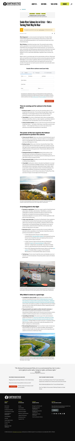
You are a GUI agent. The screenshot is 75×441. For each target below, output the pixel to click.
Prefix (23, 76)
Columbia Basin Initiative (37, 236)
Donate (65, 4)
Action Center (21, 407)
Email (22, 88)
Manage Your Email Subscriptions (36, 408)
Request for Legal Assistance (8, 426)
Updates (24, 9)
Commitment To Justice (9, 411)
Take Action (54, 4)
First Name (30, 76)
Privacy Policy (7, 422)
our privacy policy (35, 96)
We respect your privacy (17, 431)
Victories (6, 418)
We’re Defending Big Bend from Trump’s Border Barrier (51, 384)
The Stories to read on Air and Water (17, 377)
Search (71, 3)
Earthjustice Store (21, 417)
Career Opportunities (9, 420)
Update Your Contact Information (36, 414)
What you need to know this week (46, 377)
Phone (40, 88)
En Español (7, 407)
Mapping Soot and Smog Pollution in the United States (21, 379)
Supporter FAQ (21, 419)
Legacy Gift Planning (22, 415)
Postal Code (23, 84)
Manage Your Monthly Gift (37, 406)
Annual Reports (8, 416)
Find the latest (41, 29)
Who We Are (7, 406)
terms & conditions (43, 96)
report (31, 243)
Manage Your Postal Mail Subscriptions (37, 411)
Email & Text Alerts (22, 409)
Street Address (23, 80)
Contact (6, 423)
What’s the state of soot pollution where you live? (20, 382)
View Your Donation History (37, 416)
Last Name (44, 76)
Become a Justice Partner (23, 413)
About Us (34, 4)
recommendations (39, 243)
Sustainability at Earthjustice (8, 414)
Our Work (43, 4)
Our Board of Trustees (9, 409)
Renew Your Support (22, 411)
